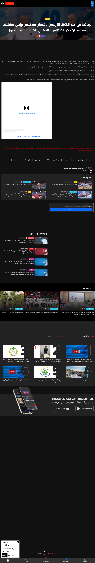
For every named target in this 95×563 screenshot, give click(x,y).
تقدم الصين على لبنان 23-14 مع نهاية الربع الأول (16, 380)
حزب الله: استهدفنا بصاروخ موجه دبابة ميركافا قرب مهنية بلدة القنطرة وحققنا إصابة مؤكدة (18, 262)
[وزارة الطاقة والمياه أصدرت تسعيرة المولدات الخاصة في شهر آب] (47, 374)
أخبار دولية (31, 238)
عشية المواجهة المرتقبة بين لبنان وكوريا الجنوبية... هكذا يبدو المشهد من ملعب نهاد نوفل (64, 195)
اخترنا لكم (86, 177)
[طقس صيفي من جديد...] (79, 374)
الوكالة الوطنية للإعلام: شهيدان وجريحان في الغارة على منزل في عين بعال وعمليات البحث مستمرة (19, 273)
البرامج (26, 561)
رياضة (76, 182)
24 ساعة (60, 337)
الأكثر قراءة (85, 336)
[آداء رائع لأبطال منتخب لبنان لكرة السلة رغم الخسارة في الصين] (41, 303)
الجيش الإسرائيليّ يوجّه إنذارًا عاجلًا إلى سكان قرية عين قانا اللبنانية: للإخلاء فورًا (18, 252)
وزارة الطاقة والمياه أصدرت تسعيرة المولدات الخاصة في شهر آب (48, 381)
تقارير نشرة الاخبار (27, 182)
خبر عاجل (31, 249)
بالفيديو (86, 288)
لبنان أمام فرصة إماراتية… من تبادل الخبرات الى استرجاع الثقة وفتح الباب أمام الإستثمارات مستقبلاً (78, 313)
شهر (37, 337)
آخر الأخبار (31, 259)
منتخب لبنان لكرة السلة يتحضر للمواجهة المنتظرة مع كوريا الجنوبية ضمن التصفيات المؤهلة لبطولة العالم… (17, 195)
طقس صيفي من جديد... (85, 380)
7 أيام (48, 337)
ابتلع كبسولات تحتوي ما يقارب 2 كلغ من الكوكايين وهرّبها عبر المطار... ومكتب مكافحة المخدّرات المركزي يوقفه (48, 361)
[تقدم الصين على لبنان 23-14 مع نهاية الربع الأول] (16, 374)
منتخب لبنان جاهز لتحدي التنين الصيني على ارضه (64, 184)
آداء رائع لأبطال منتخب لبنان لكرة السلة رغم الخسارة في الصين (42, 312)
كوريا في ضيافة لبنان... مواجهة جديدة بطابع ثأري (18, 184)
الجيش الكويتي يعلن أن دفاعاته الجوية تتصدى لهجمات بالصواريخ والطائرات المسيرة (19, 241)
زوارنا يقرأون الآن (39, 233)
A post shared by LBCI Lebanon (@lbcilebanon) (27, 136)
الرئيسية (85, 561)
